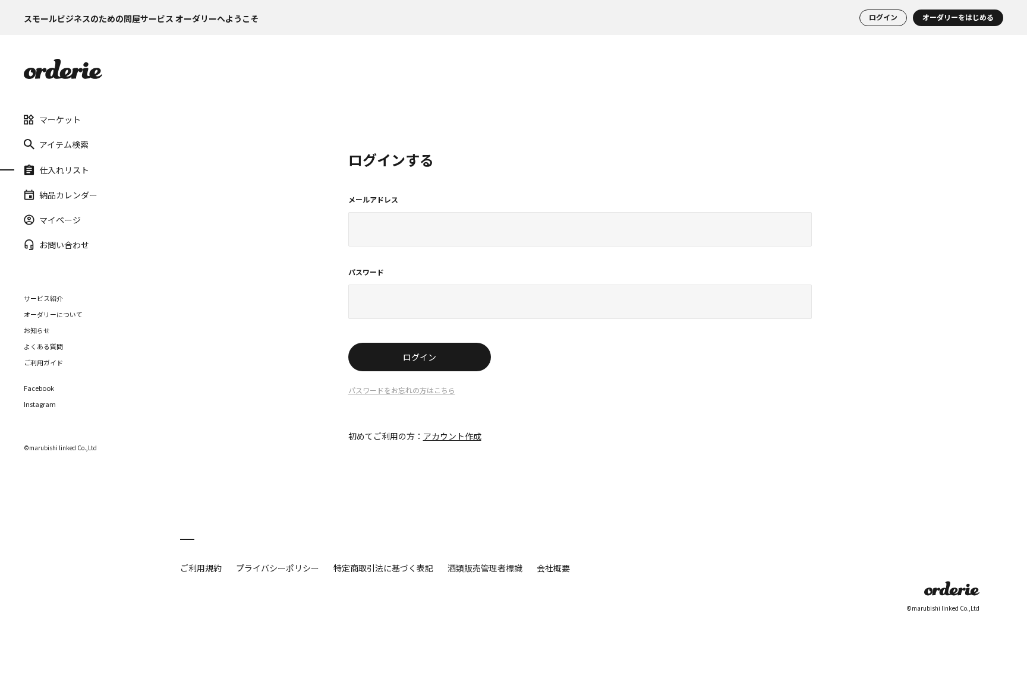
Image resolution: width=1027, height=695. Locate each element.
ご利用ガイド (43, 362)
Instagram (40, 404)
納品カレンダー (68, 194)
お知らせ (37, 330)
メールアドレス (373, 200)
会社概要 (553, 568)
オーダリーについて (53, 314)
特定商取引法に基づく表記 (383, 568)
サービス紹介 (43, 298)
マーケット (60, 119)
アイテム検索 (64, 144)
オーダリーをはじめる (958, 17)
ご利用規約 (201, 568)
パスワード (366, 272)
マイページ (60, 219)
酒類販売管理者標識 (485, 568)
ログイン (883, 17)
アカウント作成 (452, 436)
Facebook (39, 388)
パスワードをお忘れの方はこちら (401, 390)
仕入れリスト (64, 169)
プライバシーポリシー (277, 568)
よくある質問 (43, 346)
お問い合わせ (64, 244)
